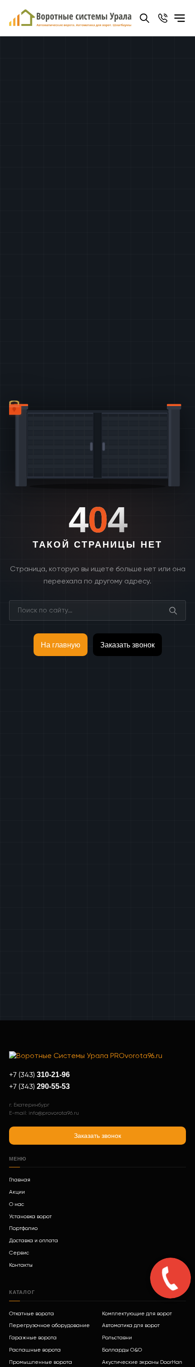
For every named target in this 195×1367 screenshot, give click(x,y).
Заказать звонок (127, 645)
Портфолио (23, 1228)
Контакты (21, 1265)
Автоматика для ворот (131, 1325)
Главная (19, 1180)
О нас (16, 1204)
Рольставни (117, 1338)
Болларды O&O (122, 1350)
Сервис (19, 1253)
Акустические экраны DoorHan (142, 1362)
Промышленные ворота (40, 1362)
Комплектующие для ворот (137, 1314)
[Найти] (173, 610)
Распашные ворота (35, 1350)
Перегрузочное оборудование (49, 1325)
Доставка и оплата (33, 1241)
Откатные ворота (31, 1314)
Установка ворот (30, 1217)
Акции (17, 1192)
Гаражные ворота (33, 1338)
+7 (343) (39, 1075)
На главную (60, 645)
